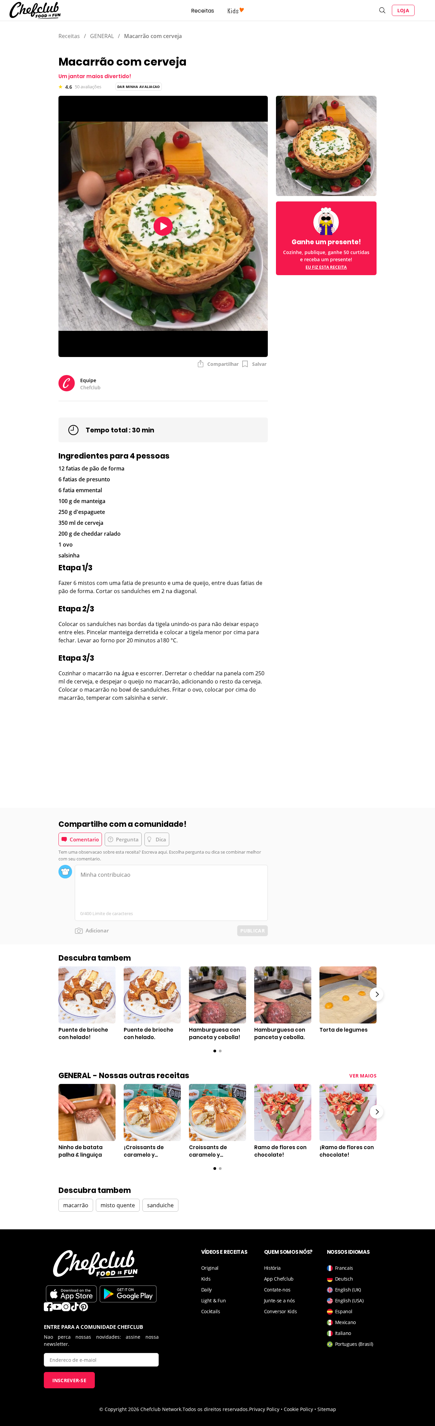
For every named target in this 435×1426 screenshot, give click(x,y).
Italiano (343, 1333)
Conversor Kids (280, 1311)
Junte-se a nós (279, 1300)
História (272, 1268)
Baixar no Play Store (128, 1293)
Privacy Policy (264, 1409)
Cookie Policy (298, 1409)
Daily (206, 1289)
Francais (344, 1268)
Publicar (252, 930)
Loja (403, 10)
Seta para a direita (376, 994)
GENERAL (102, 36)
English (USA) (349, 1300)
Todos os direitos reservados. (215, 1409)
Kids (206, 1279)
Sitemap (326, 1409)
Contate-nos (277, 1289)
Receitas (202, 11)
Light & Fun (213, 1300)
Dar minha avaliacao (138, 86)
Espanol (343, 1311)
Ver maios (363, 1075)
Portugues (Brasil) (354, 1344)
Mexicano (345, 1322)
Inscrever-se (69, 1380)
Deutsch (344, 1279)
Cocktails (210, 1311)
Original (210, 1268)
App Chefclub (279, 1279)
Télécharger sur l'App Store (71, 1293)
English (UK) (348, 1289)
